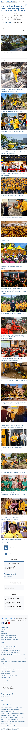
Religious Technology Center (14, 711)
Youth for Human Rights (6, 723)
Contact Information (7, 700)
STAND (11, 717)
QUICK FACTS (4, 627)
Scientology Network (17, 707)
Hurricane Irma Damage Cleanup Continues (12, 598)
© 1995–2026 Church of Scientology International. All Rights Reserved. (12, 728)
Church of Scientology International (9, 637)
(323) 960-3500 (12, 571)
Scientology (3, 629)
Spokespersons (8, 576)
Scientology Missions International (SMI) (10, 652)
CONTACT (4, 684)
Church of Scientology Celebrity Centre (9, 639)
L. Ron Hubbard (4, 633)
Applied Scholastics (15, 719)
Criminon (3, 719)
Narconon (8, 719)
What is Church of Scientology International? (11, 650)
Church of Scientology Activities (8, 671)
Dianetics (3, 631)
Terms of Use (11, 729)
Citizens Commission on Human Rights (9, 725)
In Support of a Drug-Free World (7, 721)
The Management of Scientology (8, 648)
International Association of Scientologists (9, 715)
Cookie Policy (6, 729)
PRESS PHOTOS (5, 678)
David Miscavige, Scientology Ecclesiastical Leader (11, 587)
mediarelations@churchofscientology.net (10, 573)
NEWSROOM (4, 667)
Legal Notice (15, 729)
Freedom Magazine (5, 717)
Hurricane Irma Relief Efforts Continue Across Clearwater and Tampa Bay (13, 607)
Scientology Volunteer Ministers (17, 713)
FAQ (2, 642)
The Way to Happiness (18, 717)
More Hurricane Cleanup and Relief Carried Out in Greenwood (12, 603)
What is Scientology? (15, 709)
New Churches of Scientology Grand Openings (11, 669)
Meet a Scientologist (5, 673)
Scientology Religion (5, 709)
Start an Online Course (5, 713)
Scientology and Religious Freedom (9, 675)
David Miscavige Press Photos (8, 680)
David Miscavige (4, 711)
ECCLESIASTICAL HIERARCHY (9, 646)
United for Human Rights (20, 721)
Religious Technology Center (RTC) (8, 635)
